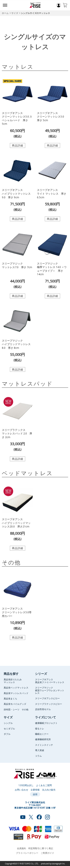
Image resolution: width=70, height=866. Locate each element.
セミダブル (9, 728)
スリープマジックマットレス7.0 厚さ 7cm (17, 265)
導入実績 (39, 750)
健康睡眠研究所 (43, 739)
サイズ (14, 13)
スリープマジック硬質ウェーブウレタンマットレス (49, 690)
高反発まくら (10, 698)
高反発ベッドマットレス (16, 687)
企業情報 (35, 789)
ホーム (5, 13)
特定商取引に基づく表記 (40, 848)
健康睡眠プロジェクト (46, 723)
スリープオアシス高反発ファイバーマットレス (49, 681)
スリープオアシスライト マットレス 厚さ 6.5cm (51, 193)
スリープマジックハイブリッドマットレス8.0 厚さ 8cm (16, 344)
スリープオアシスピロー (47, 698)
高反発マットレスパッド (16, 693)
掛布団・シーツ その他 (16, 709)
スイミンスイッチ (44, 744)
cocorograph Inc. (58, 863)
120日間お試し (26, 785)
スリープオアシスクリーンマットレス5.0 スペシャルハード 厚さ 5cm (17, 118)
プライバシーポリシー (27, 853)
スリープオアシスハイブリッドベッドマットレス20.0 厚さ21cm (16, 522)
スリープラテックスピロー (48, 704)
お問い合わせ (21, 789)
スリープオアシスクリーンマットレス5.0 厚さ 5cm (52, 116)
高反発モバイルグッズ (15, 704)
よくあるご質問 (44, 785)
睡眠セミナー (42, 734)
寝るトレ (39, 728)
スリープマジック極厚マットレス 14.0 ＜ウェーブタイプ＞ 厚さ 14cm (52, 268)
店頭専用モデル (43, 709)
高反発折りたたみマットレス (13, 681)
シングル (8, 723)
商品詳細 (17, 145)
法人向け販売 (48, 789)
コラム (38, 755)
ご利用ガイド (47, 853)
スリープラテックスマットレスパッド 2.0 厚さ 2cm (17, 433)
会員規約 (21, 848)
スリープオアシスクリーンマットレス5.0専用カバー (17, 612)
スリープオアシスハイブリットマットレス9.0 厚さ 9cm (16, 193)
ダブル (7, 734)
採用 (35, 794)
